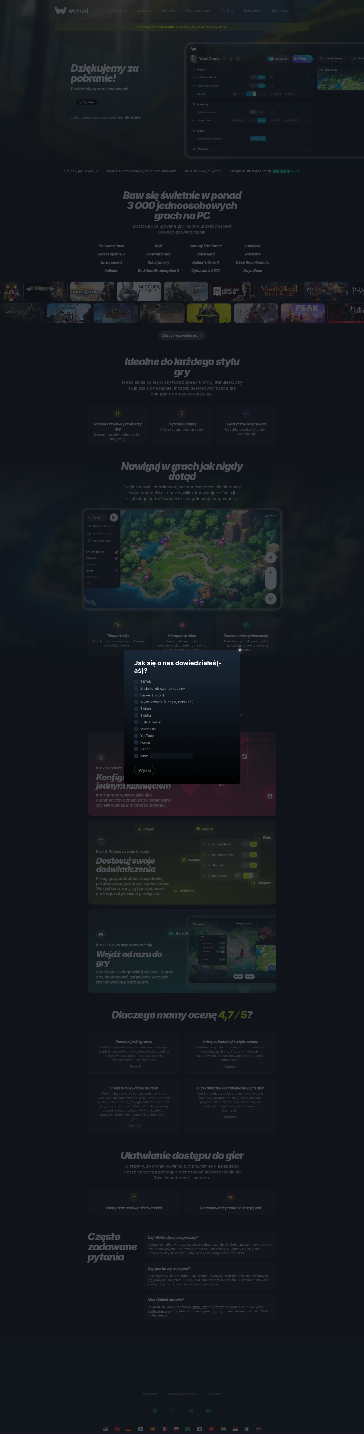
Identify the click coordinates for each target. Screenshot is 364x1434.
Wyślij (145, 770)
